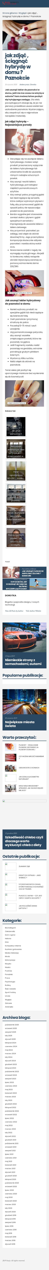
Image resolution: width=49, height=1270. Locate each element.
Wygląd (22, 13)
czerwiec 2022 (11, 1122)
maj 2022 (9, 1125)
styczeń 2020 (10, 1212)
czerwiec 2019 (10, 1230)
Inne (7, 942)
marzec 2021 (10, 1168)
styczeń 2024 (10, 1061)
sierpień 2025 (10, 1032)
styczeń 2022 (10, 1136)
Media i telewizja (12, 953)
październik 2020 (12, 1183)
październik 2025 (12, 1025)
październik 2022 (12, 1111)
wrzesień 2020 (11, 1186)
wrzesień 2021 (10, 1147)
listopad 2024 (10, 1043)
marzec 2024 (10, 1053)
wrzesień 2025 (11, 1028)
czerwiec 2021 (10, 1158)
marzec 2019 (10, 1240)
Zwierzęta (9, 1007)
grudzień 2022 (11, 1104)
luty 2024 (8, 1057)
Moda (7, 956)
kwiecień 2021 (10, 1165)
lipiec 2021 (9, 1154)
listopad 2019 (10, 1219)
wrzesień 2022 (11, 1115)
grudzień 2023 (11, 1064)
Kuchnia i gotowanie (13, 949)
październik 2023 (12, 1071)
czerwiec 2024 (11, 1046)
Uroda (7, 996)
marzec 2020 (10, 1204)
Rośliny (8, 985)
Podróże (8, 971)
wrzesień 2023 (11, 1075)
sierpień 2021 (10, 1150)
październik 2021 (11, 1143)
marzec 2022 (10, 1129)
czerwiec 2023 (11, 1086)
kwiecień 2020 (11, 1201)
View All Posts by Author (14, 611)
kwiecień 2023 (11, 1093)
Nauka (7, 967)
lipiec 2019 (9, 1226)
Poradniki (9, 974)
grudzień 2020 (11, 1176)
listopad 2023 (10, 1068)
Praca (7, 978)
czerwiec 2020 (11, 1194)
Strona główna (10, 13)
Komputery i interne (13, 946)
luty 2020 (8, 1208)
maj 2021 (8, 1161)
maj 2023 (9, 1089)
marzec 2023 (10, 1097)
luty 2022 (8, 1132)
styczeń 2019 (10, 1244)
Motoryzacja (10, 960)
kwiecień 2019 (10, 1237)
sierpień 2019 (10, 1222)
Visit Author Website (33, 611)
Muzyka (8, 964)
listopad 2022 (10, 1107)
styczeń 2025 (10, 1039)
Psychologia (10, 982)
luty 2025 (8, 1036)
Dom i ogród (10, 935)
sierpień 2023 (10, 1079)
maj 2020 (9, 1197)
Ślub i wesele (10, 989)
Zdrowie (8, 1003)
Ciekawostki (10, 931)
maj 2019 (8, 1233)
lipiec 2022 (9, 1118)
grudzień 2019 (10, 1215)
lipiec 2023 (9, 1082)
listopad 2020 (10, 1179)
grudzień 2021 (10, 1140)
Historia (8, 938)
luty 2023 (8, 1100)
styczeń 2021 (10, 1172)
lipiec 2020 (9, 1190)
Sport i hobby (10, 992)
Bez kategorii (10, 928)
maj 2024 (9, 1050)
